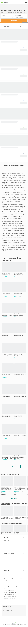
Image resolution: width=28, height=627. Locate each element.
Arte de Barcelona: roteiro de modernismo (20, 518)
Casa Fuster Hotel (18, 295)
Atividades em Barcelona (10, 474)
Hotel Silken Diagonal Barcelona (19, 458)
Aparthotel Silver (18, 416)
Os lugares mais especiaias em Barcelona (6, 518)
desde (2, 492)
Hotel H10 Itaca (5, 335)
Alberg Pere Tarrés (6, 396)
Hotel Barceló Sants (18, 315)
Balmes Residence (18, 436)
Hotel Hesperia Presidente (8, 315)
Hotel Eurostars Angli (19, 335)
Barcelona (6, 540)
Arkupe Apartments (6, 416)
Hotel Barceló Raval (18, 274)
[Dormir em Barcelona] (19, 466)
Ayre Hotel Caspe (5, 436)
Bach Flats (16, 376)
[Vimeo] (15, 619)
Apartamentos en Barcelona (6, 533)
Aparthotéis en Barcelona (10, 592)
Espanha (6, 542)
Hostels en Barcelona (9, 594)
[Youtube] (17, 619)
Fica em (6, 537)
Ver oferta (23, 49)
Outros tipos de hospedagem (11, 586)
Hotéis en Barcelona (17, 533)
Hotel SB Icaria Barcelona (20, 396)
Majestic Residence (6, 355)
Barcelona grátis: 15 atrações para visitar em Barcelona (13, 579)
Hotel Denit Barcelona (7, 376)
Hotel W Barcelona (6, 274)
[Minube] (4, 2)
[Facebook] (12, 619)
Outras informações (9, 553)
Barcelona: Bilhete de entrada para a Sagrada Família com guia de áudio (6, 489)
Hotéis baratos (7, 555)
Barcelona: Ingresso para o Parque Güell (19, 489)
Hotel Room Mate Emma (7, 295)
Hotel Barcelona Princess (20, 355)
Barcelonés (7, 546)
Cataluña (6, 544)
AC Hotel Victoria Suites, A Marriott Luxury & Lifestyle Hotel (7, 458)
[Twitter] (14, 619)
